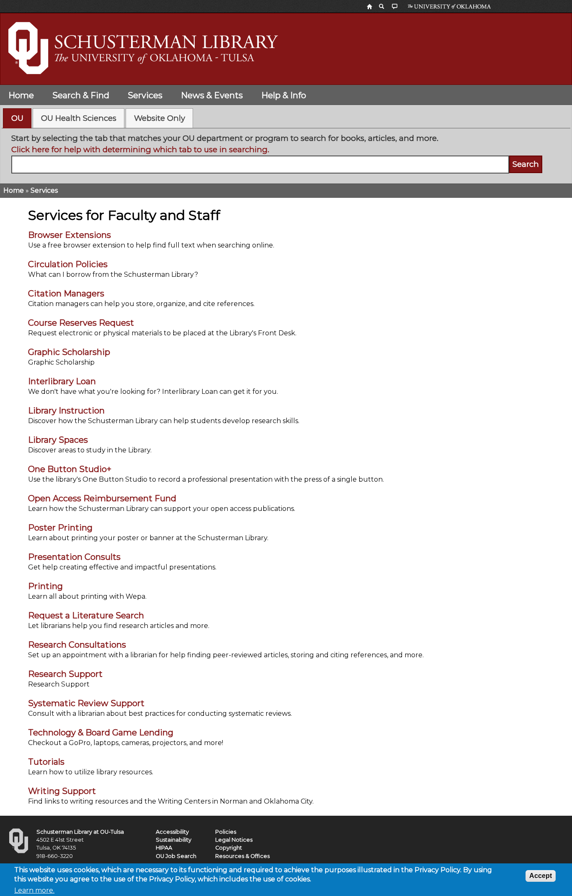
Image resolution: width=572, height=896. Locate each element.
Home (21, 95)
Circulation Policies (68, 264)
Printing (45, 586)
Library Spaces (58, 440)
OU (17, 118)
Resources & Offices (242, 856)
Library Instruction (66, 411)
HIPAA (164, 848)
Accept (540, 875)
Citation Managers (66, 293)
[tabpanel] (286, 153)
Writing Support (62, 791)
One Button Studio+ (69, 469)
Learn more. (34, 890)
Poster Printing (60, 528)
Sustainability (173, 840)
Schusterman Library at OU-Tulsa (80, 832)
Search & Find (80, 95)
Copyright (228, 848)
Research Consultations (77, 645)
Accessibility (172, 832)
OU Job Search (176, 856)
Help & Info (283, 95)
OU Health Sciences (78, 118)
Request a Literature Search (86, 615)
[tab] (17, 118)
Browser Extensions (69, 235)
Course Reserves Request (81, 323)
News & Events (212, 95)
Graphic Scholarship (69, 352)
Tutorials (46, 762)
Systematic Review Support (86, 703)
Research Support (65, 674)
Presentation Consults (74, 557)
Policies (225, 832)
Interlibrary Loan (62, 381)
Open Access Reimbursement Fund (102, 498)
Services (145, 95)
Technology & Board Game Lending (100, 733)
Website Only (159, 118)
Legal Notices (234, 840)
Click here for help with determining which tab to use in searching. (140, 149)
